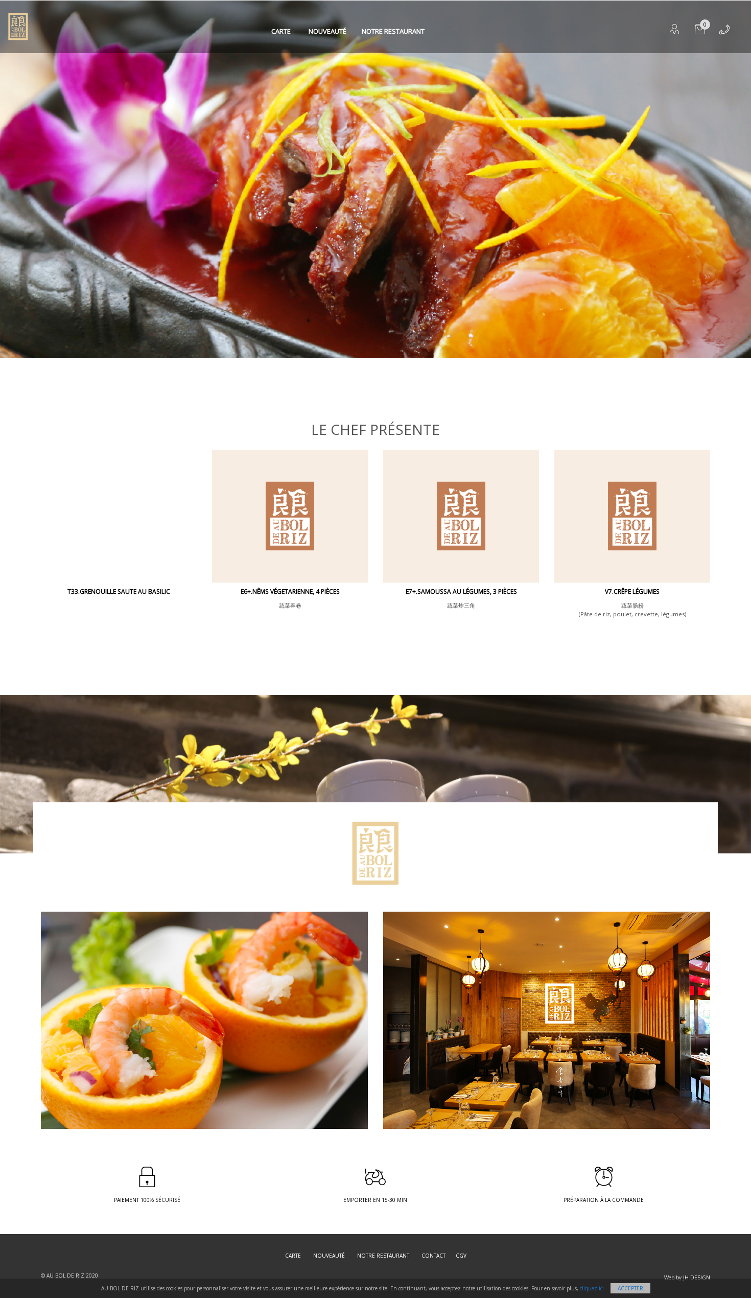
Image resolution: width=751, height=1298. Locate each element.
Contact (433, 1255)
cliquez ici (592, 1288)
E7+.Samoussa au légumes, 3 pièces (461, 591)
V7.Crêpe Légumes (632, 591)
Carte (281, 31)
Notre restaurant (393, 31)
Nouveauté (327, 31)
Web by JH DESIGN (687, 1277)
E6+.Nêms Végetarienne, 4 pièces (290, 591)
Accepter (630, 1288)
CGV (461, 1255)
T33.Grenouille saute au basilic (118, 591)
